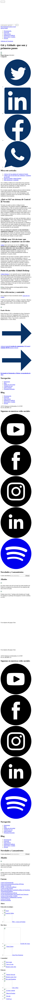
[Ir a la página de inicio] (16, 23)
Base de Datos (23, 890)
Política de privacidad (9, 384)
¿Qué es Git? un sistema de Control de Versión (16, 174)
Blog (5, 383)
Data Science (7, 34)
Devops (6, 38)
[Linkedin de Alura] (16, 537)
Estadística (10, 891)
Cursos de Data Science (7, 888)
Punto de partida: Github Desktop (12, 178)
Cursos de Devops (5, 899)
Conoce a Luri (12, 26)
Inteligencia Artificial (9, 35)
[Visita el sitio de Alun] (4, 626)
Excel (18, 890)
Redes (9, 900)
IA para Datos (15, 894)
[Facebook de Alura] (16, 475)
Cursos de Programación (7, 882)
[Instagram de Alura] (16, 506)
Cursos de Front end (6, 885)
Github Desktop (5, 274)
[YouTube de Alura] (16, 444)
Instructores (7, 381)
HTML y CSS (4, 887)
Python (22, 884)
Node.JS (18, 884)
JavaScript (10, 887)
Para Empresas (4, 26)
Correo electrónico (5, 575)
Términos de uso (8, 386)
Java (14, 884)
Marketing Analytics (16, 897)
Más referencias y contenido (11, 180)
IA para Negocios (23, 894)
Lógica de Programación (7, 884)
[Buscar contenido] (17, 25)
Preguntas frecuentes (9, 389)
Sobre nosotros (8, 387)
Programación (8, 31)
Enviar (27, 575)
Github (2, 245)
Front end (7, 32)
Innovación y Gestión (10, 37)
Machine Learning (12, 890)
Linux (6, 900)
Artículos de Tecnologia (7, 41)
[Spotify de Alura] (16, 568)
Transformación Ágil (6, 897)
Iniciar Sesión (4, 28)
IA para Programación (6, 894)
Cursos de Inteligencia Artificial (9, 893)
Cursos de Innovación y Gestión (9, 896)
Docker (3, 900)
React (14, 887)
